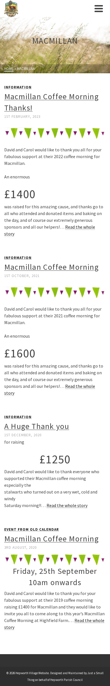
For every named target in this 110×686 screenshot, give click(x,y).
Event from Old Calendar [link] (31, 529)
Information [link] (18, 87)
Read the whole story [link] (67, 505)
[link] (48, 8)
